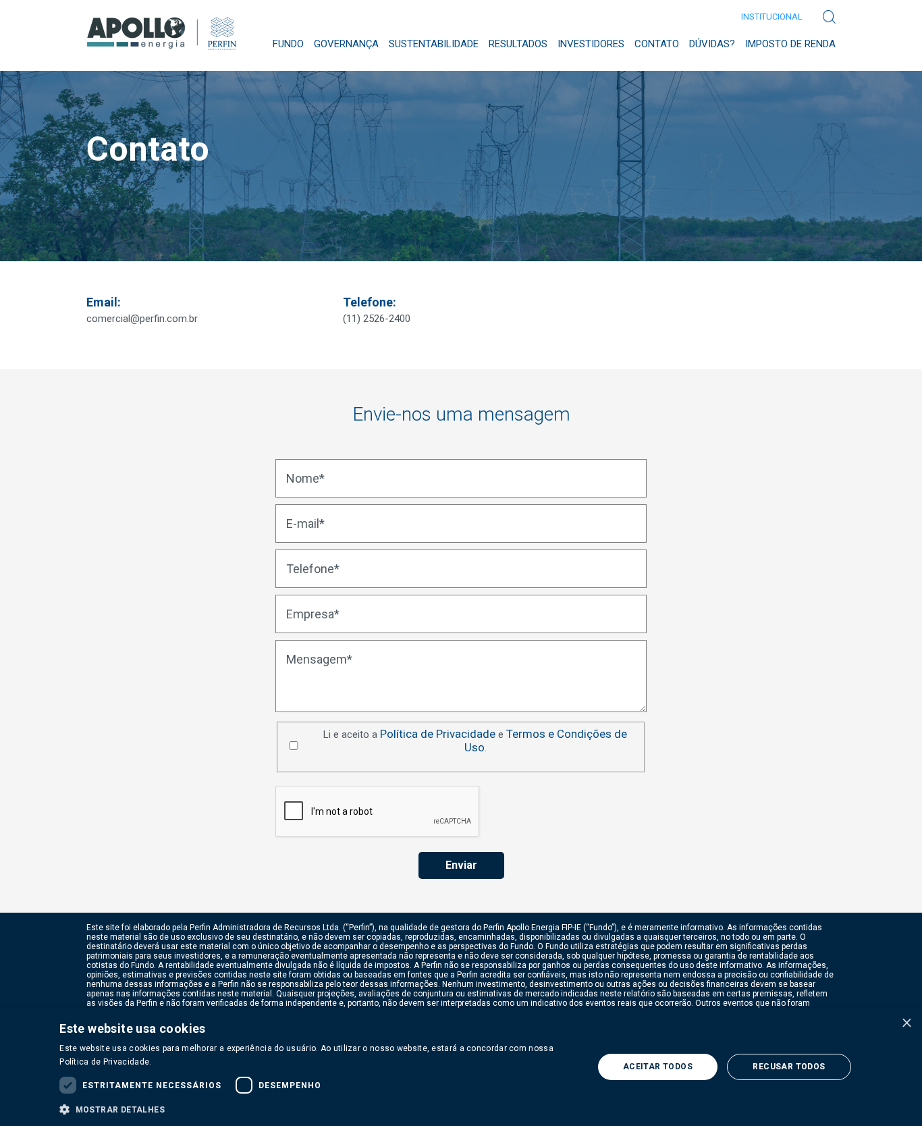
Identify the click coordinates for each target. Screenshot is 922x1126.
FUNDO (288, 44)
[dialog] (461, 1067)
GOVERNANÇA (346, 44)
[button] (318, 1108)
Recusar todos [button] (789, 1066)
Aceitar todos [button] (658, 1066)
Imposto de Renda (790, 44)
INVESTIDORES (591, 44)
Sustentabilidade (434, 44)
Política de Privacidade (437, 734)
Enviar (461, 865)
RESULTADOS (518, 44)
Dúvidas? (712, 44)
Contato (656, 44)
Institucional (772, 16)
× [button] (907, 1022)
